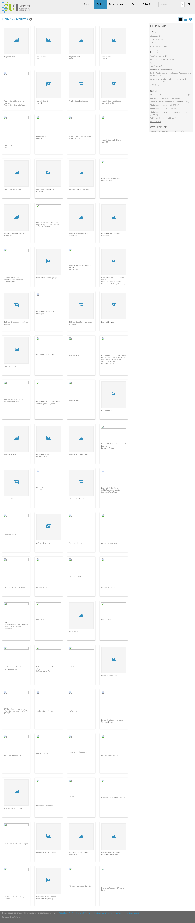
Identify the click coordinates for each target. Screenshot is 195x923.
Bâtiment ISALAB (42, 455)
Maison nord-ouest (43, 753)
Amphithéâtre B (74, 57)
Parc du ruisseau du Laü (109, 755)
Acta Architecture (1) (158, 56)
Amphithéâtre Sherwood (12, 189)
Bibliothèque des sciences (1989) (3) (164, 105)
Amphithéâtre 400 (10, 57)
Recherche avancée (118, 4)
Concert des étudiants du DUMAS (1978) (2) (167, 131)
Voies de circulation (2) (159, 46)
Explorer (101, 4)
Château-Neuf (41, 619)
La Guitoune (73, 711)
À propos (88, 4)
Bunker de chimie (10, 534)
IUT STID (7, 713)
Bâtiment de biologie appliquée (47, 278)
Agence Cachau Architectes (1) (162, 59)
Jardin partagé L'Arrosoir (45, 711)
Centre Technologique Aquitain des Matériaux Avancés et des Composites (16, 627)
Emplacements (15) (157, 39)
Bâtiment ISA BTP (42, 457)
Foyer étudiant (106, 619)
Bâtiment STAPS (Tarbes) (78, 499)
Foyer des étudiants (76, 631)
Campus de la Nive (75, 543)
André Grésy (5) (156, 66)
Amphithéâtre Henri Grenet (111, 101)
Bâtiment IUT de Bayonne (78, 455)
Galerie (135, 4)
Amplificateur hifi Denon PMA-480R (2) (165, 98)
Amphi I (6, 147)
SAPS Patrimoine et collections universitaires (94, 913)
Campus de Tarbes (108, 587)
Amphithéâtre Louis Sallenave (111, 140)
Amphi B (72, 59)
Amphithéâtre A (42, 57)
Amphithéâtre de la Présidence (14, 105)
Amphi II (39, 138)
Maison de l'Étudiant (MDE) (13, 755)
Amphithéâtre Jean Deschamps (80, 136)
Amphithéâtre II (42, 136)
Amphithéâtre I (9, 145)
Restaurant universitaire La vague (16, 844)
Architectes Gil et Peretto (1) (161, 70)
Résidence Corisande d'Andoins (80, 886)
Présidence (73, 796)
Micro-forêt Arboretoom (78, 752)
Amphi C (104, 59)
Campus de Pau (41, 587)
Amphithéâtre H (74, 138)
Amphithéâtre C (107, 57)
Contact (119, 913)
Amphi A (39, 59)
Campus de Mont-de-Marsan (14, 587)
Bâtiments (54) (156, 36)
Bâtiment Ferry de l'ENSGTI (46, 354)
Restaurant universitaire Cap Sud (113, 798)
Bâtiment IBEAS (74, 355)
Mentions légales (132, 913)
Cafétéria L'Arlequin (43, 543)
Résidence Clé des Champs (46, 852)
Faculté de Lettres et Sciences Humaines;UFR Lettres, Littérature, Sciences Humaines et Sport (113, 284)
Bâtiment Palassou (10, 499)
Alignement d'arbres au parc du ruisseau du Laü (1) (170, 95)
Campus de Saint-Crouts (77, 576)
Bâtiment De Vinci (107, 322)
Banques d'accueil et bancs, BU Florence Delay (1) (170, 102)
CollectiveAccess (15, 917)
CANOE (6, 623)
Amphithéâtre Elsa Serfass (78, 101)
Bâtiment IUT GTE (107, 448)
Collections (148, 4)
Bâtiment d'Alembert (11, 278)
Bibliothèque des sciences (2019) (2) (164, 108)
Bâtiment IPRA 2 (107, 410)
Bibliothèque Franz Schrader (79, 189)
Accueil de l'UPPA (66, 913)
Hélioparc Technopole (109, 676)
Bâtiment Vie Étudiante (109, 488)
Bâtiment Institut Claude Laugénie (113, 355)
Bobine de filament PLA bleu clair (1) (164, 118)
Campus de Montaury (109, 543)
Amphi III (104, 142)
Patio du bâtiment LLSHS (13, 808)
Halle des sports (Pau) (43, 671)
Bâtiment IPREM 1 (10, 455)
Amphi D (39, 103)
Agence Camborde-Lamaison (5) (163, 63)
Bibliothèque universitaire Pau (47, 222)
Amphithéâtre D (42, 101)
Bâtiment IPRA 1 (75, 400)
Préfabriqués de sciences (45, 806)
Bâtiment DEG (74, 269)
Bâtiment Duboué (10, 366)
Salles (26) (154, 43)
